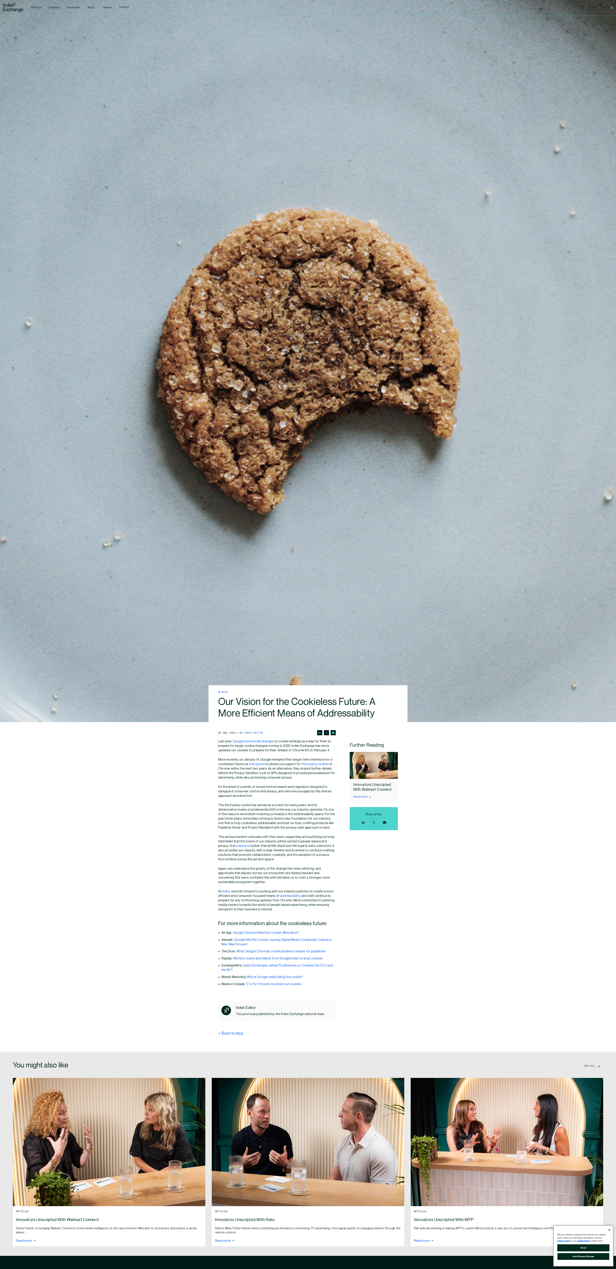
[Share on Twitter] (326, 732)
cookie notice (583, 1241)
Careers (107, 7)
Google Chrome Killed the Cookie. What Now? (266, 933)
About (91, 7)
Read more (360, 796)
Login (593, 7)
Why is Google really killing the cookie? (275, 977)
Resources (73, 7)
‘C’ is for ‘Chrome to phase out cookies (273, 984)
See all (590, 1065)
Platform (36, 7)
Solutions (54, 7)
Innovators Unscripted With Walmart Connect (57, 1220)
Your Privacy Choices (583, 1256)
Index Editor (253, 732)
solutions (242, 846)
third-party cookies (315, 764)
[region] (583, 1245)
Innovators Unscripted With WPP (444, 1220)
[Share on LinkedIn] (319, 732)
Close (583, 1248)
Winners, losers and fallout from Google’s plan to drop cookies (277, 958)
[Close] (609, 1230)
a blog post (257, 764)
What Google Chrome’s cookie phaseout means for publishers (281, 951)
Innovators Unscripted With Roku (245, 1220)
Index (226, 891)
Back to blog (232, 1033)
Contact (124, 7)
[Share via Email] (333, 732)
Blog (224, 691)
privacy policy (563, 1241)
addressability (290, 896)
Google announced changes (253, 741)
